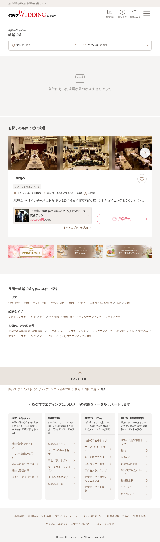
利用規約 (33, 516)
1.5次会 (52, 331)
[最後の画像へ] (145, 153)
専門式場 (54, 316)
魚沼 (26, 302)
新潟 (77, 389)
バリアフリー (47, 336)
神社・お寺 (69, 316)
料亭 (42, 316)
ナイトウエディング (101, 331)
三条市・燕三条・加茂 (101, 302)
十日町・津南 (40, 302)
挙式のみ (143, 331)
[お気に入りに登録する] (142, 178)
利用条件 (46, 516)
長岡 (71, 302)
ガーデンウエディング (73, 331)
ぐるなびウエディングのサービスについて (69, 523)
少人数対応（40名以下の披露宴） (26, 331)
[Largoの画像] (80, 153)
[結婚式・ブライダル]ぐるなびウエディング (32, 389)
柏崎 (127, 302)
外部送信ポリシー (94, 516)
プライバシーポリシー (67, 516)
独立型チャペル (125, 331)
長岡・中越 (90, 389)
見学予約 (124, 219)
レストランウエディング (22, 316)
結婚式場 (65, 389)
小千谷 (81, 302)
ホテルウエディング (90, 316)
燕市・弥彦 (14, 302)
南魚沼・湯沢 (58, 302)
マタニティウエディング (22, 336)
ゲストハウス (112, 316)
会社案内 (19, 516)
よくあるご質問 (105, 523)
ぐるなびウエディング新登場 (75, 336)
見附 (118, 302)
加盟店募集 (139, 516)
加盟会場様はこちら (118, 516)
